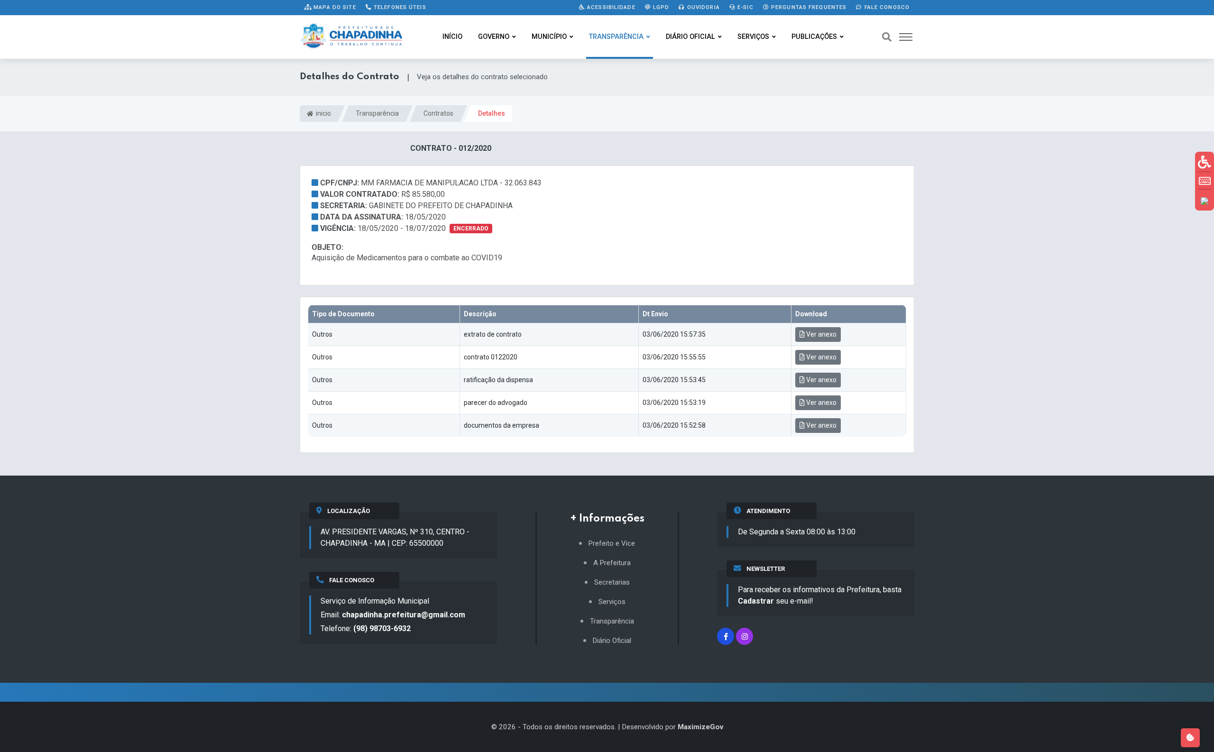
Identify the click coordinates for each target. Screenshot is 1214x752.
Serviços (753, 37)
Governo (493, 37)
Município (549, 37)
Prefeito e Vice (612, 543)
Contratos (438, 113)
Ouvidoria (702, 7)
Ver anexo (821, 334)
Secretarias (612, 582)
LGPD (660, 7)
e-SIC (745, 7)
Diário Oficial (690, 37)
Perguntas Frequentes (808, 7)
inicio (322, 113)
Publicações (814, 37)
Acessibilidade (610, 7)
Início (452, 37)
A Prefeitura (612, 563)
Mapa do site (334, 7)
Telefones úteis (399, 7)
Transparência (616, 37)
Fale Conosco (886, 7)
